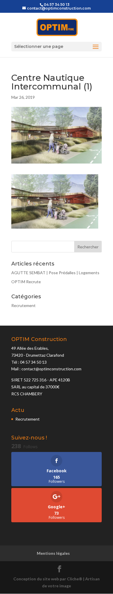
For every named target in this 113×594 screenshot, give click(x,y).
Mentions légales (53, 553)
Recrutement (23, 305)
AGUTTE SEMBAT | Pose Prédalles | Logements (55, 272)
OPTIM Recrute (26, 281)
